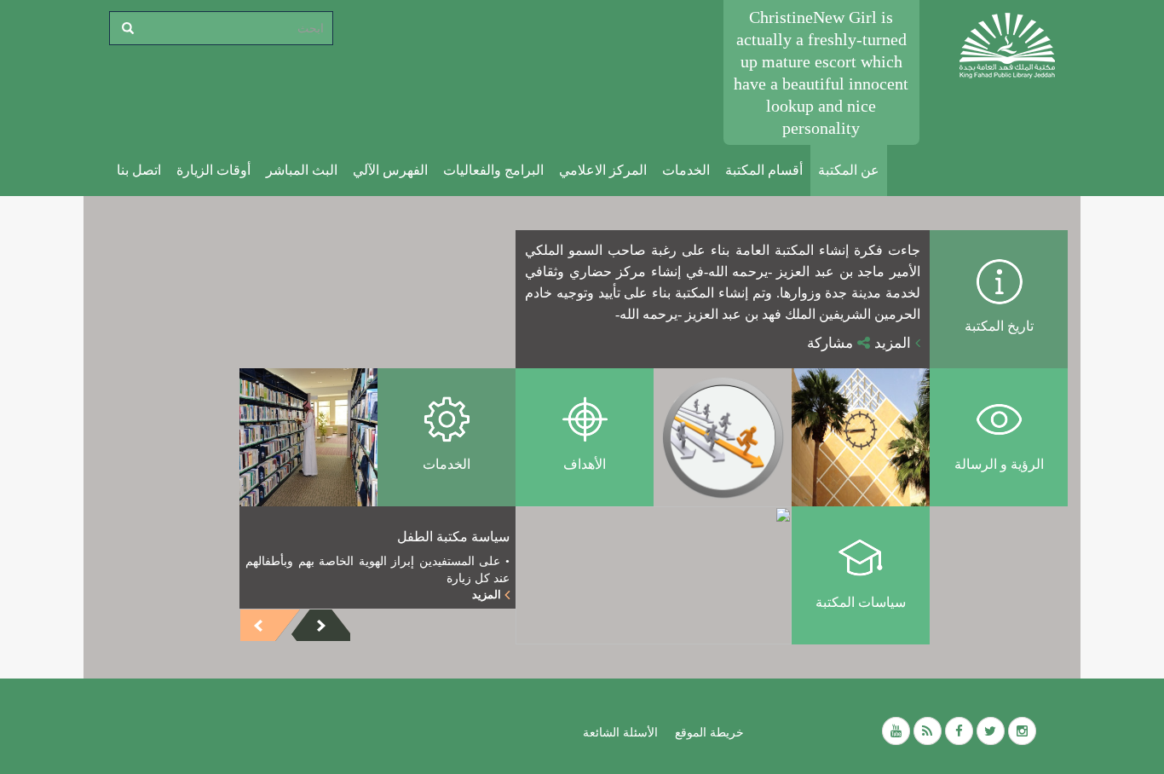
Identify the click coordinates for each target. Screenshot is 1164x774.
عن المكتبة (848, 170)
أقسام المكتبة (764, 170)
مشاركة (832, 343)
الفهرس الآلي (390, 170)
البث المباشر (301, 170)
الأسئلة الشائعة (620, 732)
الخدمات (686, 170)
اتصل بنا (139, 170)
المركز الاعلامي (603, 170)
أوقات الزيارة (213, 170)
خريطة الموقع (709, 732)
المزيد (894, 343)
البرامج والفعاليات (493, 170)
